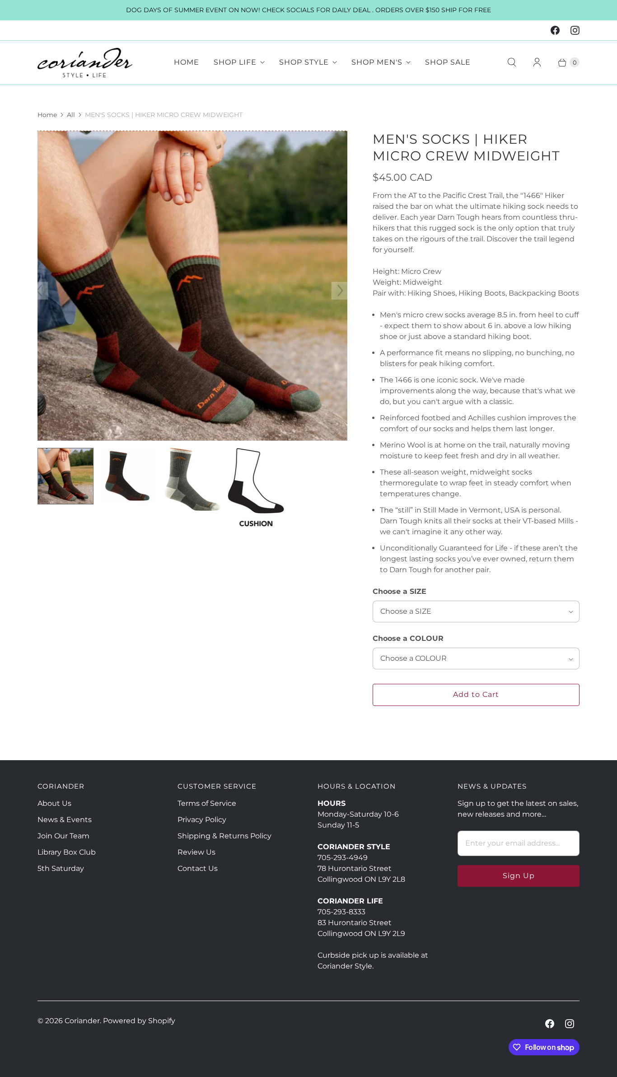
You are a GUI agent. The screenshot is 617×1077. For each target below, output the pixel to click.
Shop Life (235, 62)
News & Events (64, 819)
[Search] (511, 62)
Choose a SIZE (399, 591)
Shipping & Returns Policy (224, 836)
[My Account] (537, 62)
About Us (54, 803)
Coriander (82, 1020)
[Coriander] (84, 62)
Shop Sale (448, 62)
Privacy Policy (202, 819)
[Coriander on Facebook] (555, 30)
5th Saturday (60, 868)
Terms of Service (207, 803)
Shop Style (304, 62)
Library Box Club (66, 852)
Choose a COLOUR (408, 638)
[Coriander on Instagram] (575, 30)
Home (186, 62)
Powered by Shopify (139, 1020)
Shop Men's (376, 62)
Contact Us (198, 868)
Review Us (196, 852)
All (71, 115)
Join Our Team (63, 836)
